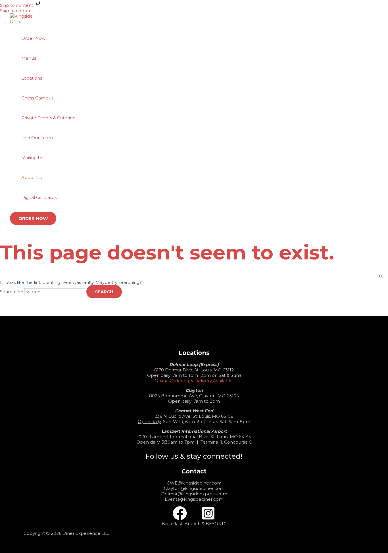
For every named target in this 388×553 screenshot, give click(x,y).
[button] (33, 218)
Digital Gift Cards (39, 197)
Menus (28, 58)
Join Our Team (37, 137)
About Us (31, 177)
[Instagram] (208, 518)
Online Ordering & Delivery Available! (194, 380)
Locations (31, 78)
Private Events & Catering (48, 117)
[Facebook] (180, 518)
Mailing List (33, 157)
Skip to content (17, 5)
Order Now (33, 38)
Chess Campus (37, 98)
